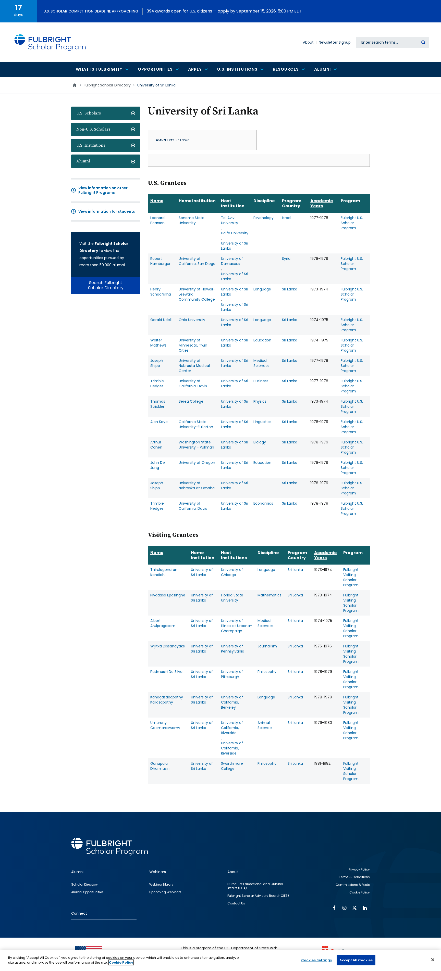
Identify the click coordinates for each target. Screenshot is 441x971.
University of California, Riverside (232, 727)
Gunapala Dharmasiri (159, 766)
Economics (263, 503)
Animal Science (265, 725)
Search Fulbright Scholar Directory (106, 285)
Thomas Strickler (157, 404)
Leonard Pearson (157, 220)
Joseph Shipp (156, 363)
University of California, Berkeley (232, 702)
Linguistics (262, 421)
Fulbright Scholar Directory (107, 85)
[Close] (432, 959)
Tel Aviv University (229, 220)
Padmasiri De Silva (166, 671)
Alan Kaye (159, 421)
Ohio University (192, 319)
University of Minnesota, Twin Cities (193, 345)
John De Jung (157, 465)
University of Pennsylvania (232, 649)
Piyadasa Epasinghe (167, 595)
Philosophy (267, 671)
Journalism (267, 646)
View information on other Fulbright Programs (103, 190)
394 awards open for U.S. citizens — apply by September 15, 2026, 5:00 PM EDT (224, 11)
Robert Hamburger (160, 261)
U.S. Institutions (90, 145)
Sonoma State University (191, 220)
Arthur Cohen (156, 445)
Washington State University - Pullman (196, 445)
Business (260, 381)
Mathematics (269, 595)
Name (156, 201)
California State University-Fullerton (196, 424)
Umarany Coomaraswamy (165, 725)
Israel (286, 217)
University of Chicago (232, 572)
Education (262, 340)
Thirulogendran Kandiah (163, 572)
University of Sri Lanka (234, 246)
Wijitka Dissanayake (167, 646)
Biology (259, 442)
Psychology (263, 217)
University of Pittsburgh (232, 674)
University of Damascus (232, 261)
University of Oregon (197, 462)
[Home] (50, 42)
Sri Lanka (289, 289)
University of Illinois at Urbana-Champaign (236, 625)
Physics (259, 401)
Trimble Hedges (157, 383)
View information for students (106, 211)
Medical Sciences (261, 363)
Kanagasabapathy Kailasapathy (166, 700)
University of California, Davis (193, 383)
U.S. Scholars (88, 113)
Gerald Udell (161, 319)
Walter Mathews (158, 343)
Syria (286, 258)
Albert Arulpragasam (162, 623)
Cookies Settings (316, 960)
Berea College (191, 401)
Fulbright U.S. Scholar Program (352, 223)
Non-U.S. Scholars (93, 129)
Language (262, 289)
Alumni (83, 161)
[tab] (105, 113)
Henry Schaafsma (160, 292)
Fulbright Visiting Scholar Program (351, 577)
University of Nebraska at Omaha (197, 485)
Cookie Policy (121, 962)
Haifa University (234, 233)
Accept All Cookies (355, 960)
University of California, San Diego (197, 261)
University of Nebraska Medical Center (194, 365)
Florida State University (232, 598)
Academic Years (321, 203)
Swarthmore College (232, 766)
